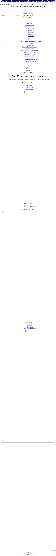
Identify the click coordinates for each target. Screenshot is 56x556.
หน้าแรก (29, 85)
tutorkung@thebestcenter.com (23, 4)
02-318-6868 (29, 325)
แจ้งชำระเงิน (29, 89)
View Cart (28, 70)
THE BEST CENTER (28, 13)
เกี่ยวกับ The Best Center (29, 206)
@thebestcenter (29, 327)
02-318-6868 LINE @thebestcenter (8, 4)
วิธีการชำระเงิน (29, 87)
